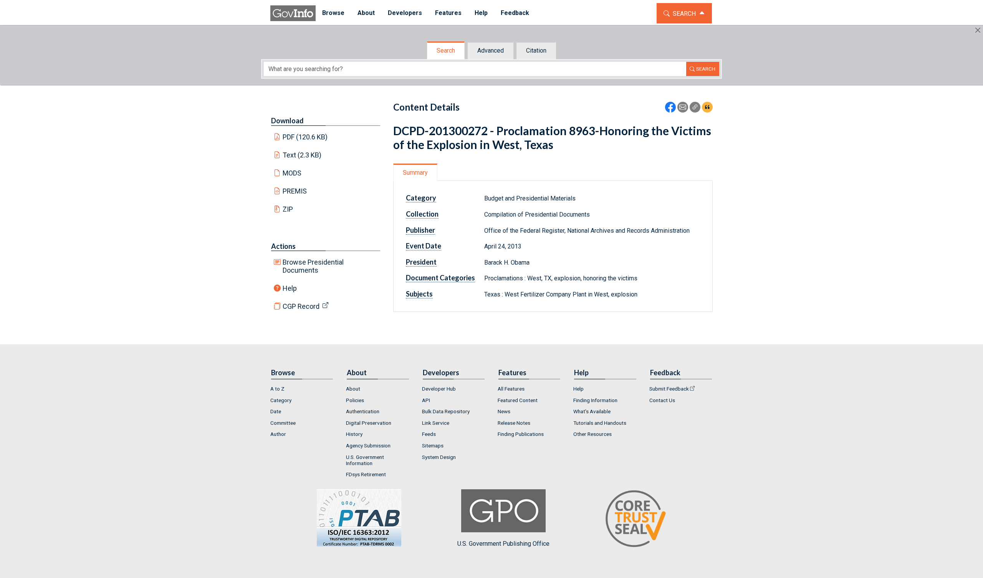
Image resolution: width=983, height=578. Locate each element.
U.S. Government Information (365, 460)
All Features (511, 389)
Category (280, 400)
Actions (283, 246)
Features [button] (448, 13)
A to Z (277, 389)
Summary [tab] (415, 172)
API (426, 400)
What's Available (592, 411)
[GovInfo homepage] (293, 13)
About (353, 389)
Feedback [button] (515, 13)
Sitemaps (433, 445)
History (354, 434)
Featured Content (518, 400)
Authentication (362, 411)
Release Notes (514, 423)
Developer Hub (439, 389)
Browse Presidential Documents (313, 266)
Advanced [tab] (490, 50)
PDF (305, 137)
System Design (439, 457)
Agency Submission (368, 445)
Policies (355, 400)
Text (302, 155)
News (504, 411)
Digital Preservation (368, 423)
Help (290, 288)
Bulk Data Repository (446, 411)
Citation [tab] (536, 50)
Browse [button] (333, 13)
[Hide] (978, 30)
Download (287, 120)
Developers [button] (405, 13)
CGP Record (301, 306)
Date (275, 411)
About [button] (366, 13)
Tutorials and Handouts (599, 423)
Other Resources (592, 434)
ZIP (288, 209)
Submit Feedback (669, 389)
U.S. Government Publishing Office (503, 543)
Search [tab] (446, 50)
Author (278, 434)
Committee (283, 423)
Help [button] (481, 13)
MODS (292, 173)
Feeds (429, 434)
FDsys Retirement (366, 474)
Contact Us (662, 400)
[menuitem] (333, 13)
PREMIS (295, 191)
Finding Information (595, 400)
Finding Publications (521, 434)
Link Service (435, 423)
